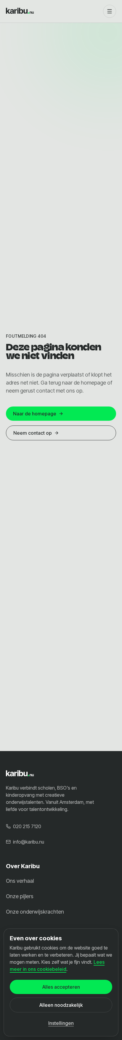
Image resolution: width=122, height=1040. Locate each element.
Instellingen (61, 1023)
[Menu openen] (109, 11)
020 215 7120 (27, 826)
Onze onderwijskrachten (35, 912)
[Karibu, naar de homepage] (52, 11)
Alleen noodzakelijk (61, 1005)
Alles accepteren (61, 987)
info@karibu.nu (28, 842)
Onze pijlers (19, 896)
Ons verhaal (20, 881)
